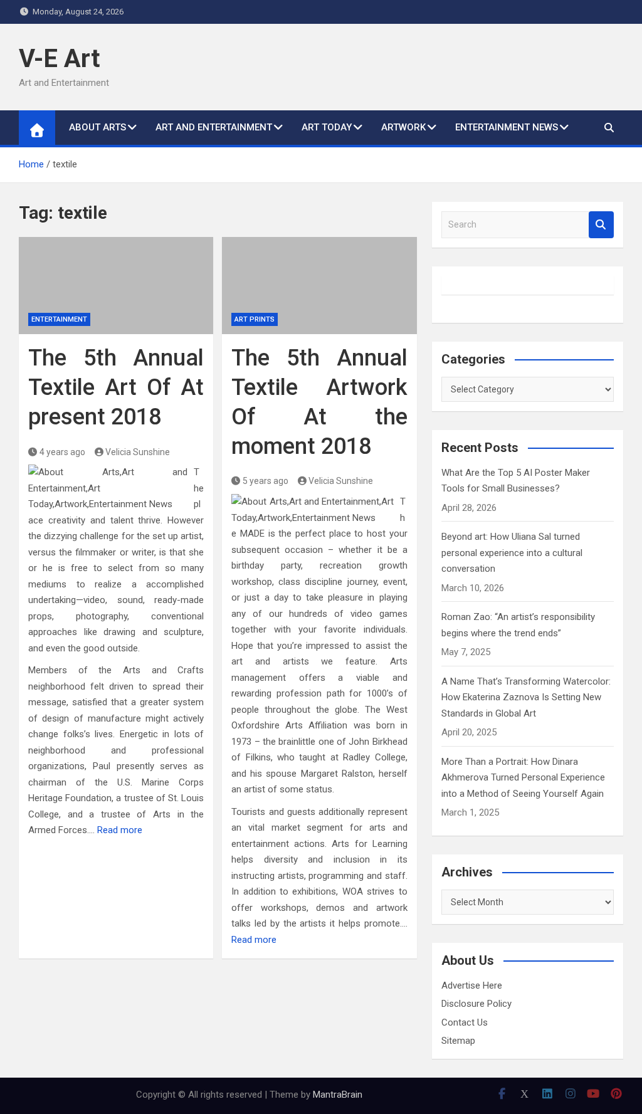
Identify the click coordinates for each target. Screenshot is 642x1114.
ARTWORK (403, 127)
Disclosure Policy (476, 1003)
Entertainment (59, 319)
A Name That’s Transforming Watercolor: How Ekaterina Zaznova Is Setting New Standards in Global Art (526, 697)
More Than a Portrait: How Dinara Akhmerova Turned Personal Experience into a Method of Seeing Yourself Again (523, 777)
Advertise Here (471, 985)
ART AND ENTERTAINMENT (213, 127)
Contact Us (464, 1022)
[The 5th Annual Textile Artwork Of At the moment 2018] (319, 285)
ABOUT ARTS (97, 127)
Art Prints (254, 319)
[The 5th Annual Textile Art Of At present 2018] (116, 285)
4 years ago (62, 452)
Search (601, 224)
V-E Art (59, 58)
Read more (119, 830)
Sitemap (458, 1040)
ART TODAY (327, 127)
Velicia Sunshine (137, 452)
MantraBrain (337, 1094)
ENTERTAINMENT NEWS (506, 127)
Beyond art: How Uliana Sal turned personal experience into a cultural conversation (511, 552)
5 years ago (265, 481)
